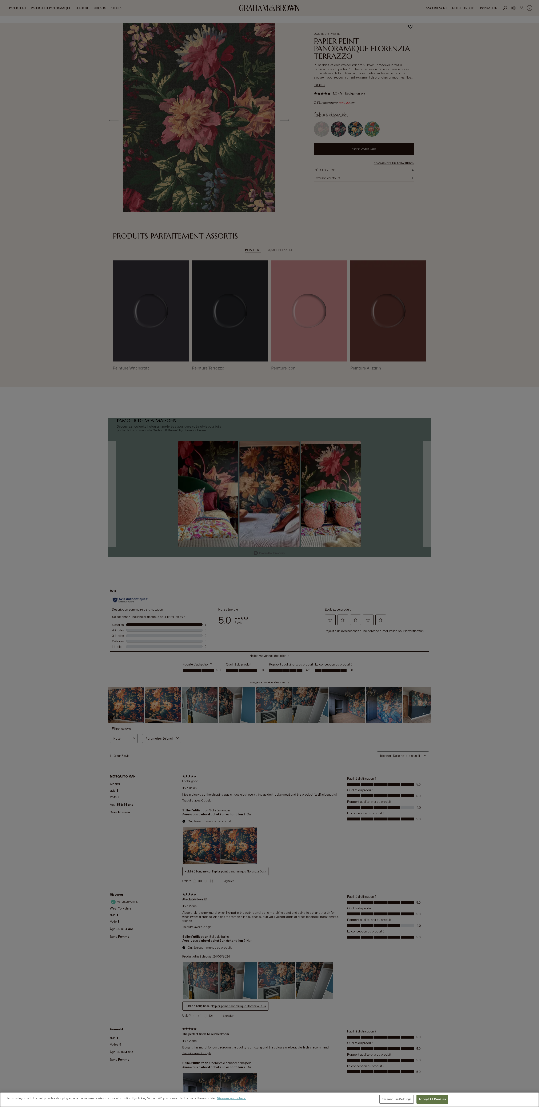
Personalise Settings (397, 1099)
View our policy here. (231, 1098)
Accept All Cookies (432, 1099)
